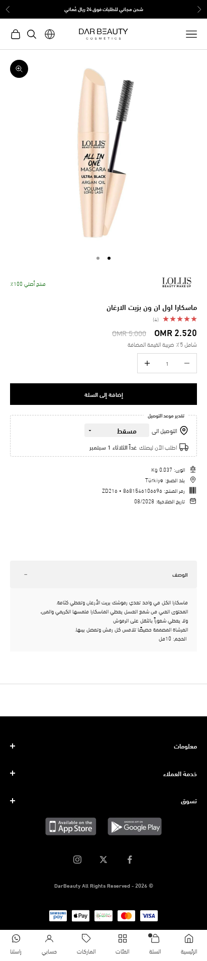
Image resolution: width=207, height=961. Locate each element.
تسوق (189, 800)
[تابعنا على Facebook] (130, 860)
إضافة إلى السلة (103, 394)
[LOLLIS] (177, 282)
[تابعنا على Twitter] (103, 860)
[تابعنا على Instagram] (77, 860)
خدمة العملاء (180, 773)
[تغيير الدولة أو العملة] (49, 34)
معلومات (185, 745)
